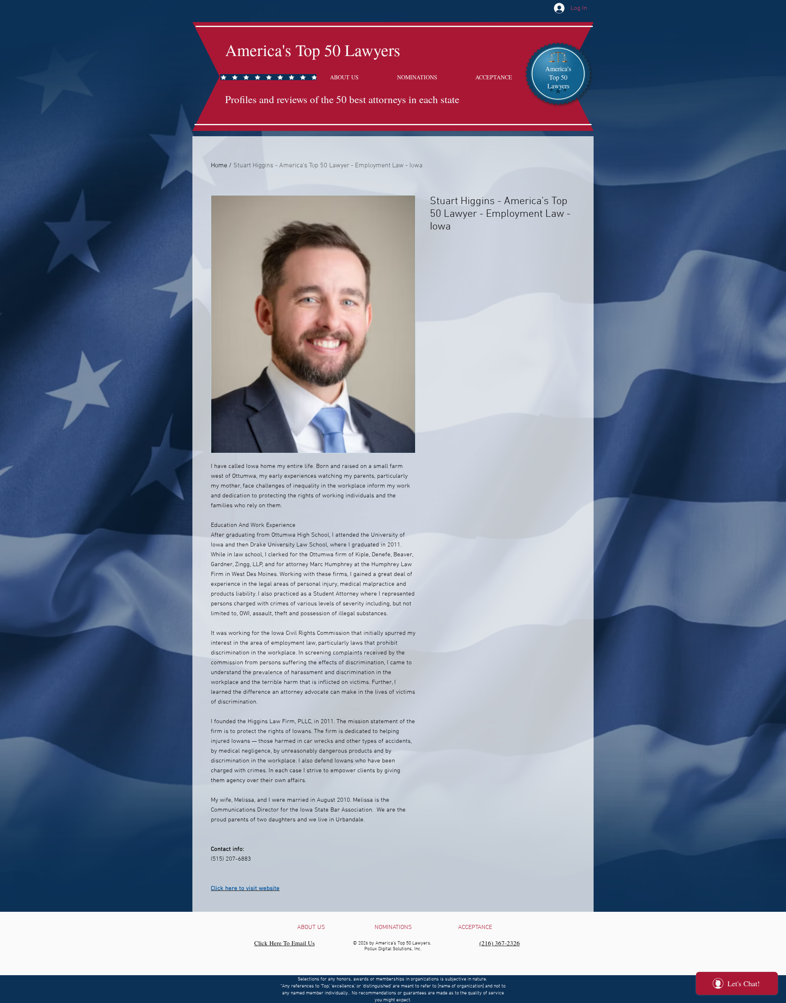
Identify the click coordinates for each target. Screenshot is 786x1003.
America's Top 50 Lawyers (312, 50)
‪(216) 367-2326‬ (499, 943)
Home (219, 166)
